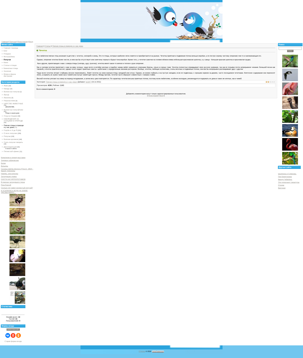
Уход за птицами (10, 116)
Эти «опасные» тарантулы (288, 182)
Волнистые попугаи (11, 92)
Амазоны (7, 98)
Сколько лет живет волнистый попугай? (17, 188)
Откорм (281, 185)
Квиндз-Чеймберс (285, 179)
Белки (3, 163)
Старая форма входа (13, 341)
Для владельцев (10, 147)
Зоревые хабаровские (10, 160)
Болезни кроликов (11, 139)
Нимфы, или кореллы (9, 174)
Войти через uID (13, 329)
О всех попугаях (10, 133)
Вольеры (4, 166)
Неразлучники (9, 101)
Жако (6, 86)
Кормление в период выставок (13, 157)
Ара (5, 95)
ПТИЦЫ (142, 351)
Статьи (47, 46)
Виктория (281, 188)
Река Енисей (6, 185)
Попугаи (12, 42)
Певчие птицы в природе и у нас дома (14, 126)
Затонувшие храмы (9, 176)
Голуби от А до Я (10, 130)
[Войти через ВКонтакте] (7, 335)
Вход (31, 42)
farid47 (88, 82)
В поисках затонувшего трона (13, 182)
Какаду (6, 89)
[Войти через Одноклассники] (18, 335)
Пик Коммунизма (285, 177)
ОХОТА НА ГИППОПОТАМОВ (13, 179)
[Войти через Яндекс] (13, 335)
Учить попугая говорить (13, 142)
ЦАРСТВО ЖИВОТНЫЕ (13, 104)
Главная (5, 42)
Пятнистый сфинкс (11, 151)
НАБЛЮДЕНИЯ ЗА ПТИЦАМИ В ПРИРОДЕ (13, 120)
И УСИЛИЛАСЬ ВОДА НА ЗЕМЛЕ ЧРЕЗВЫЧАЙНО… (14, 192)
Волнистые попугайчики (13, 110)
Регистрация (23, 42)
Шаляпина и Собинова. (287, 174)
